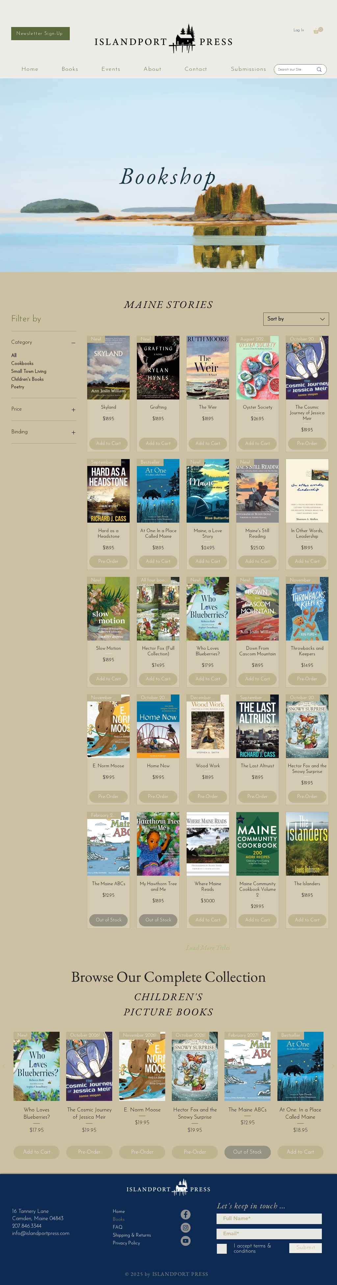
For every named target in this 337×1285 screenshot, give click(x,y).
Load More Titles (208, 947)
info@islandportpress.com (40, 1233)
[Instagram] (186, 1228)
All (13, 355)
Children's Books (27, 379)
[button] (318, 30)
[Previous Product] (4, 1066)
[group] (168, 1095)
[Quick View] (208, 367)
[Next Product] (333, 1066)
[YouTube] (186, 1241)
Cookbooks (22, 363)
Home (119, 1211)
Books (119, 1219)
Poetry (17, 387)
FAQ (117, 1227)
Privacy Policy (126, 1243)
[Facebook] (186, 1214)
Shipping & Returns (129, 1235)
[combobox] (296, 319)
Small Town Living (28, 371)
